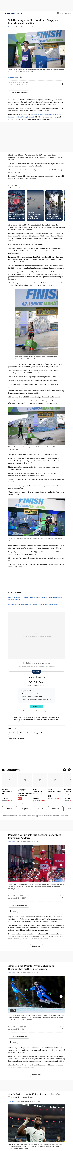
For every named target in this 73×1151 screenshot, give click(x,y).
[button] (60, 13)
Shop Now (9, 809)
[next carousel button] (61, 865)
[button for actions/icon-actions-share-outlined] (62, 84)
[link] (12, 13)
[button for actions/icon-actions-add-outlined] (21, 77)
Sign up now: (12, 27)
